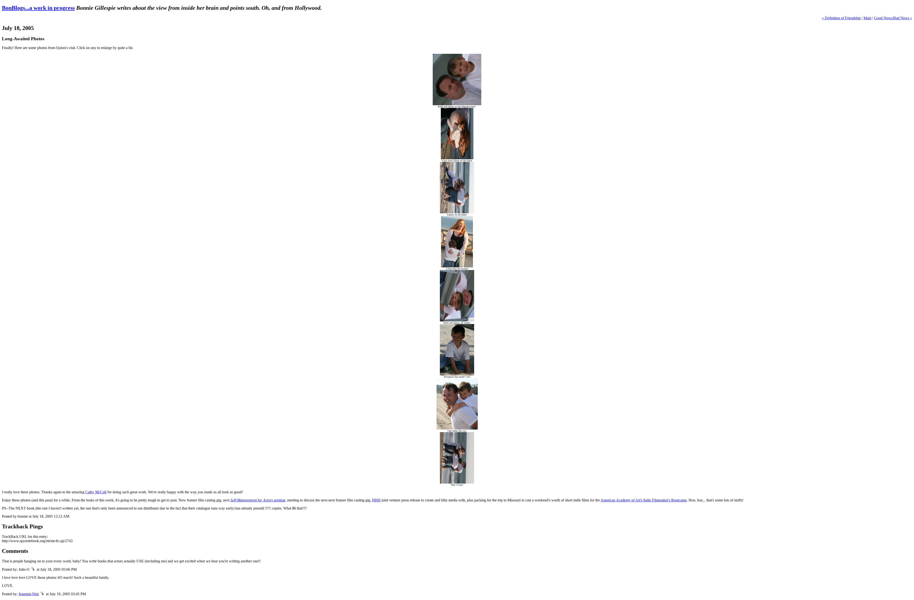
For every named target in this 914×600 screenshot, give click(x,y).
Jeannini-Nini (29, 594)
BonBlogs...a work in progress (38, 8)
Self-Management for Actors (251, 500)
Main (867, 18)
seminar (279, 500)
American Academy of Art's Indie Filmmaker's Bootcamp (644, 500)
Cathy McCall (95, 492)
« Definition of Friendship (841, 18)
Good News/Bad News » (893, 18)
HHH (376, 500)
